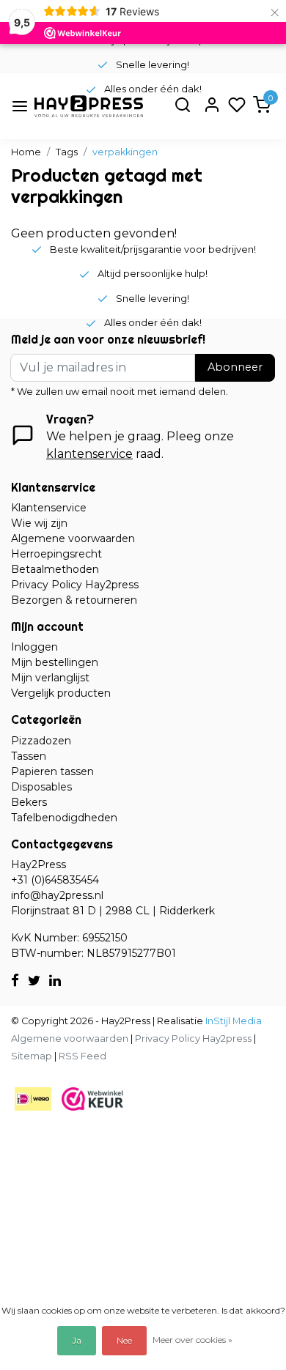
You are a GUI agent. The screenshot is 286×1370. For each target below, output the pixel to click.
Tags (67, 152)
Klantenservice (49, 507)
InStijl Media (232, 1020)
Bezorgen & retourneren (74, 600)
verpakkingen (125, 152)
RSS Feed (82, 1056)
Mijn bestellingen (54, 662)
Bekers (29, 802)
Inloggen (34, 646)
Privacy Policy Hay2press (75, 584)
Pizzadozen (41, 740)
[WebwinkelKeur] (92, 1098)
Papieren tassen (52, 771)
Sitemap (31, 1056)
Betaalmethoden (55, 569)
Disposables (41, 786)
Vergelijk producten (61, 693)
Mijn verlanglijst (50, 677)
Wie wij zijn (39, 523)
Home (26, 152)
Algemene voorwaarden (73, 538)
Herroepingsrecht (56, 553)
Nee (124, 1340)
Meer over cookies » (192, 1339)
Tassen (28, 756)
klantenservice (89, 454)
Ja (76, 1340)
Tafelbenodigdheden (64, 817)
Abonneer (235, 367)
